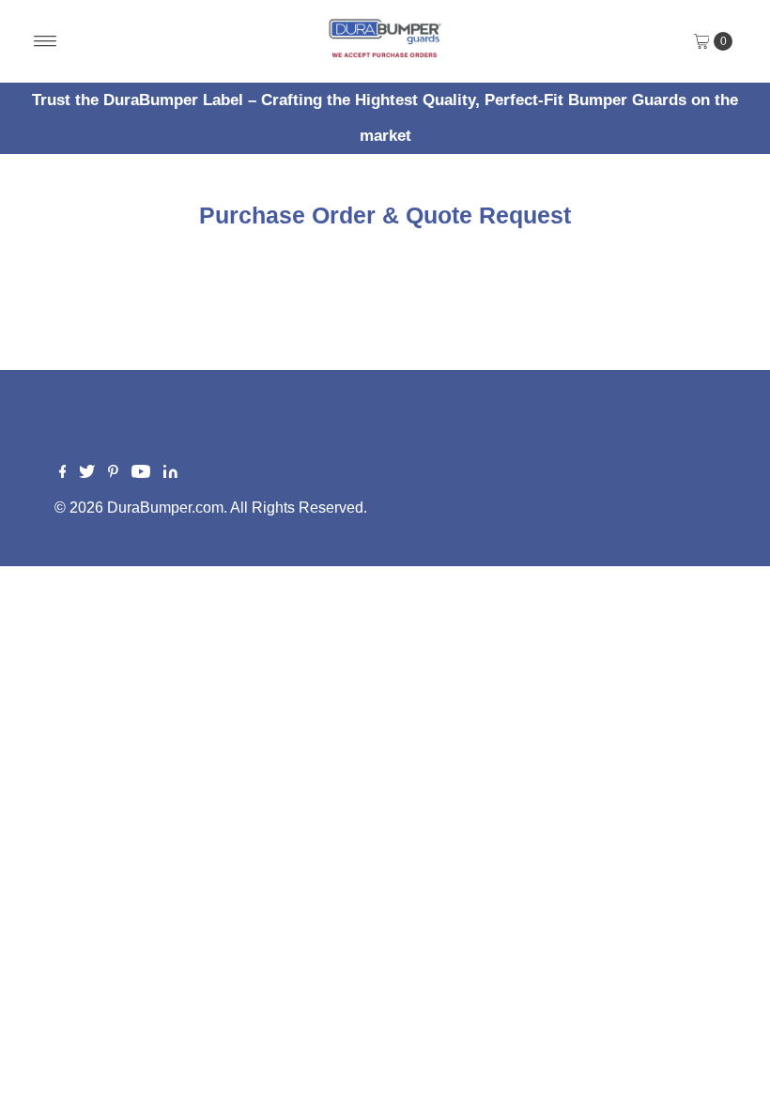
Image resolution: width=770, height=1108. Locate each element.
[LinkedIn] (170, 473)
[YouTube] (140, 473)
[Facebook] (63, 473)
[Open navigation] (45, 41)
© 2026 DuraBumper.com (138, 508)
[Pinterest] (113, 473)
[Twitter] (87, 473)
